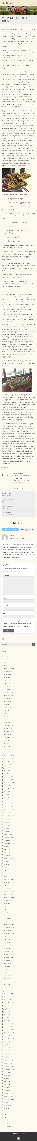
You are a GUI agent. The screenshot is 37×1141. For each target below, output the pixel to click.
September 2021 (9, 789)
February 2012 (8, 1060)
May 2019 (7, 852)
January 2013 (8, 1027)
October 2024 (8, 701)
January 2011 (8, 1096)
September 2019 (9, 843)
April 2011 (7, 1087)
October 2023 (8, 735)
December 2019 (9, 837)
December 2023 (9, 732)
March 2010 (7, 1126)
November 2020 (9, 810)
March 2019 (7, 855)
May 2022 (7, 771)
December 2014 (9, 957)
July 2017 (7, 885)
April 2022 (7, 774)
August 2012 (8, 1042)
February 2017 (8, 891)
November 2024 (9, 698)
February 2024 (8, 725)
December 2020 (9, 807)
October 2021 (8, 786)
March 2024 (7, 722)
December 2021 (9, 780)
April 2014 (7, 982)
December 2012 (9, 1030)
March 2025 (7, 689)
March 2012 (7, 1057)
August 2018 (8, 867)
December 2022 (9, 756)
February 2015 (8, 951)
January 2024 (8, 729)
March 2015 (7, 948)
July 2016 (7, 909)
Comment (6, 575)
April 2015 (7, 945)
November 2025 (9, 671)
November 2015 (9, 927)
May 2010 (7, 1120)
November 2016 (9, 900)
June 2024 (7, 713)
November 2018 (9, 861)
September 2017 (9, 882)
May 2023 (7, 744)
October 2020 (8, 813)
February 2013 (8, 1024)
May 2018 (7, 873)
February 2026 (8, 662)
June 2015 (7, 939)
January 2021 (8, 804)
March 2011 (7, 1090)
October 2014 (8, 963)
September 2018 (9, 864)
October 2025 (8, 674)
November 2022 (9, 759)
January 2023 (8, 753)
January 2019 (8, 858)
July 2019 (7, 846)
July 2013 (7, 1009)
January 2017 (8, 894)
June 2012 (7, 1048)
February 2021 (8, 801)
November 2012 (9, 1033)
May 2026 (7, 656)
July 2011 (7, 1078)
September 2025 (9, 677)
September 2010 (9, 1108)
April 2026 (7, 659)
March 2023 (7, 747)
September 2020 (9, 816)
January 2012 (8, 1063)
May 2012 (7, 1051)
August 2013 (8, 1006)
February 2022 (8, 777)
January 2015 (8, 954)
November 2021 (9, 783)
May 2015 (7, 942)
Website (5, 613)
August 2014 (8, 970)
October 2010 (8, 1105)
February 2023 (8, 750)
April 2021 (7, 795)
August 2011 (8, 1075)
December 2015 (9, 924)
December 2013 (9, 994)
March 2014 (7, 985)
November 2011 (9, 1069)
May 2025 (7, 686)
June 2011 (7, 1081)
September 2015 (9, 933)
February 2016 (8, 921)
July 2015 (7, 936)
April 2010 (7, 1123)
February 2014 (8, 988)
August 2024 (8, 707)
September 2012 (9, 1039)
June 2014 (7, 976)
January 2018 (8, 876)
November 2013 (9, 997)
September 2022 (9, 762)
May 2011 (7, 1084)
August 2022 (8, 765)
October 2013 (8, 1000)
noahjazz (6, 29)
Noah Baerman (8, 3)
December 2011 (9, 1066)
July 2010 (7, 1114)
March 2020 (7, 831)
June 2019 (7, 849)
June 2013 (7, 1012)
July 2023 (7, 741)
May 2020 (7, 825)
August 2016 (8, 906)
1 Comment (31, 29)
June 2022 (7, 768)
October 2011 (8, 1072)
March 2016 (7, 918)
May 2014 (7, 979)
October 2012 (8, 1036)
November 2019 (9, 840)
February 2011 (8, 1093)
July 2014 (7, 973)
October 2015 (8, 930)
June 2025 (7, 683)
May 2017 (7, 888)
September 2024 (9, 704)
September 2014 (9, 967)
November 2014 (9, 960)
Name (5, 598)
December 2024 (9, 695)
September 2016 (9, 903)
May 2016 (7, 912)
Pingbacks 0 (28, 530)
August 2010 (8, 1111)
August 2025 (8, 680)
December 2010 (9, 1099)
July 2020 (7, 822)
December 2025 (9, 668)
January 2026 (8, 665)
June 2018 (7, 870)
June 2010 (7, 1117)
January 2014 (8, 991)
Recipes (6, 468)
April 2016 (7, 915)
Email (5, 606)
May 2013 (7, 1015)
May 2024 (7, 716)
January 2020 (8, 834)
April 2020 (7, 828)
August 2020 (8, 819)
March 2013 (7, 1021)
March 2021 (7, 798)
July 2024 (7, 710)
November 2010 (9, 1102)
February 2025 (8, 692)
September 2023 (9, 738)
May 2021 (7, 792)
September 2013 (9, 1003)
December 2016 (9, 897)
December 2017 (9, 879)
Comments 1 (11, 530)
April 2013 (7, 1018)
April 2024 (7, 719)
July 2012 (7, 1045)
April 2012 (7, 1054)
